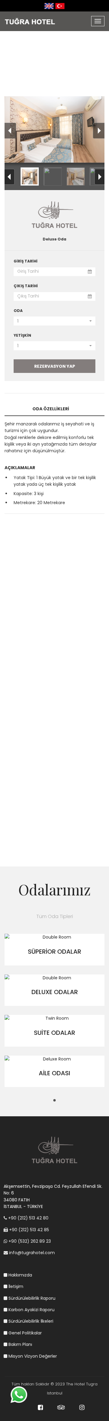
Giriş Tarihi (26, 261)
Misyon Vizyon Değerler (32, 1356)
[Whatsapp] (19, 1394)
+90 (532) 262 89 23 (29, 1241)
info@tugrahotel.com (31, 1253)
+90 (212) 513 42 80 (27, 1218)
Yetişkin (22, 335)
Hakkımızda (19, 1275)
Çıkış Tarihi (26, 285)
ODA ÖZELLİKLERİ (50, 409)
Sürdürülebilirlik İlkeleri (30, 1321)
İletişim (15, 1286)
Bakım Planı (19, 1344)
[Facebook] (34, 1408)
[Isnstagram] (75, 1408)
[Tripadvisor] (54, 1408)
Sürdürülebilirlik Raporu (31, 1298)
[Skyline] (38, 19)
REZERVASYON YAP (54, 366)
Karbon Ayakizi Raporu (30, 1310)
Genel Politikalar (24, 1333)
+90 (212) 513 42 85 (28, 1230)
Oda (18, 310)
